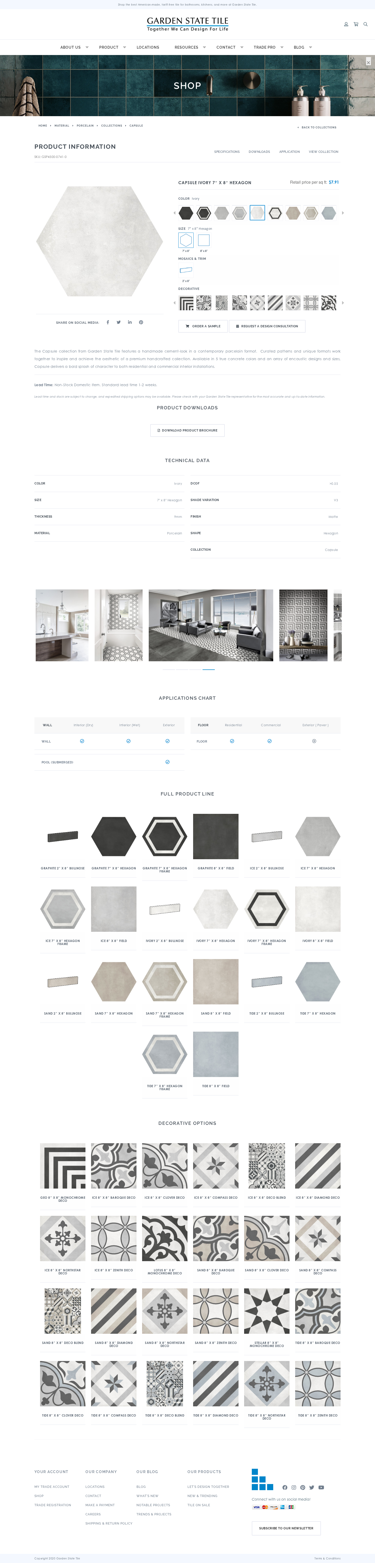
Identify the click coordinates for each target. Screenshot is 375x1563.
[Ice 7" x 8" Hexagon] (221, 205)
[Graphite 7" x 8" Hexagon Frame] (203, 205)
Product (109, 47)
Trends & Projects (153, 1514)
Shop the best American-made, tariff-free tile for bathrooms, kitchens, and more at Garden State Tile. (187, 4)
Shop (39, 1496)
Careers (93, 1514)
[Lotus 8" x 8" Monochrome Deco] (328, 303)
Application (289, 152)
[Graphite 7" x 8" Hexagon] (186, 205)
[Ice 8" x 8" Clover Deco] (239, 303)
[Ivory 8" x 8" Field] (203, 240)
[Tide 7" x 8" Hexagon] (328, 205)
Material (62, 125)
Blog (299, 47)
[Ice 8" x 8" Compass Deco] (257, 303)
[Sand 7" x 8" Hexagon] (293, 205)
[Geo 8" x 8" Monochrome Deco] (186, 303)
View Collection (324, 152)
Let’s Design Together (208, 1487)
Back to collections (318, 127)
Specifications (227, 152)
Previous (174, 212)
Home (43, 125)
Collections (111, 125)
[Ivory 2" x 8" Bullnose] (186, 270)
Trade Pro (265, 47)
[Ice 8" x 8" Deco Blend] (221, 303)
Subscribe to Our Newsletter (286, 1528)
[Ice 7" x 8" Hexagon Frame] (239, 205)
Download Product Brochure (189, 430)
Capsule (136, 125)
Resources (186, 47)
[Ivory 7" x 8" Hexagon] (257, 212)
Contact (226, 47)
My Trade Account (51, 1487)
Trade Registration (52, 1505)
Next (342, 212)
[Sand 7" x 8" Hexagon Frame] (311, 205)
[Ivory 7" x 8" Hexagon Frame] (275, 205)
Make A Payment (100, 1505)
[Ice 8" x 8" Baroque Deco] (203, 303)
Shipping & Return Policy (109, 1523)
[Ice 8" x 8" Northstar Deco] (293, 303)
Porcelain (85, 125)
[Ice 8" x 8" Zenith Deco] (311, 303)
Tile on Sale (199, 1505)
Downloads (259, 152)
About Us (70, 47)
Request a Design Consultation (269, 326)
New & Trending (203, 1496)
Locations (148, 47)
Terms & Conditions (328, 1558)
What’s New (147, 1496)
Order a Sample (206, 326)
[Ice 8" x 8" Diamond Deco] (275, 303)
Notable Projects (153, 1505)
